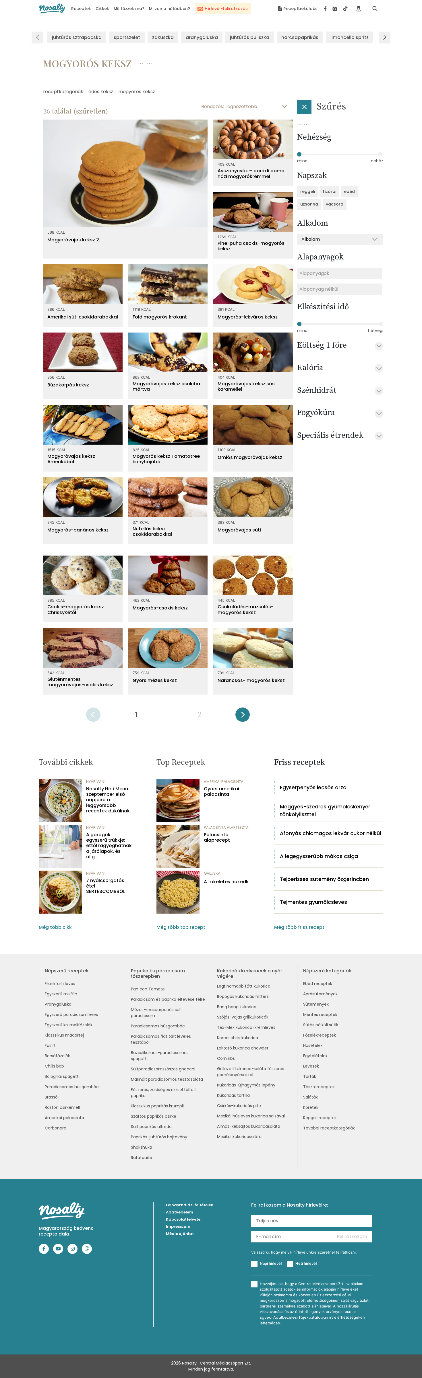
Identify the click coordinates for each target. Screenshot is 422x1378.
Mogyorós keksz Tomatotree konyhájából (166, 459)
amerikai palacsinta (223, 781)
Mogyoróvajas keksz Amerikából (71, 459)
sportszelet (127, 37)
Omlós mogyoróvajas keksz (250, 457)
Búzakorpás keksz (68, 385)
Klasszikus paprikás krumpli (157, 1106)
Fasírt (50, 1045)
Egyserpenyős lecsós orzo (313, 787)
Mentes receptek (320, 1014)
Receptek (81, 8)
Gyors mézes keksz (155, 680)
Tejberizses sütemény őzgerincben (324, 879)
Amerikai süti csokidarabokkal (82, 317)
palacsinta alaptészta (226, 827)
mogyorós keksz (136, 91)
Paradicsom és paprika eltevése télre (168, 999)
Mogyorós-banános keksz (78, 530)
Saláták (310, 1097)
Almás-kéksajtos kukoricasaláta (248, 1126)
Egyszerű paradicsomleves (71, 1014)
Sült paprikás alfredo (151, 1126)
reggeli (307, 191)
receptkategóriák (63, 91)
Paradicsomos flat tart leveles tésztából (161, 1039)
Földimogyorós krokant (160, 317)
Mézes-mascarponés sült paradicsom (156, 1013)
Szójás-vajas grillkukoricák (242, 1017)
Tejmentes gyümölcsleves (313, 902)
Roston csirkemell (62, 1107)
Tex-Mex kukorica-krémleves (246, 1027)
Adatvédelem (179, 1212)
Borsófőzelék (57, 1056)
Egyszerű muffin (61, 994)
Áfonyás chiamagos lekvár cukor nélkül (330, 833)
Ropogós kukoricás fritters (243, 996)
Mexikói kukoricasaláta (239, 1136)
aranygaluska (202, 37)
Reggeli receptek (320, 1118)
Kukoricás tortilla (233, 1095)
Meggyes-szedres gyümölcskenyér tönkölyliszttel (325, 810)
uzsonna (309, 204)
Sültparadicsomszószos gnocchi (163, 1069)
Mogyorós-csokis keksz (160, 608)
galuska (212, 873)
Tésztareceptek (319, 1087)
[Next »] (242, 717)
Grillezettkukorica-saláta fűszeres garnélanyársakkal (250, 1072)
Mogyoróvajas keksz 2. (73, 240)
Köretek (310, 1107)
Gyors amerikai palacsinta (221, 791)
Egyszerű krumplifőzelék (68, 1025)
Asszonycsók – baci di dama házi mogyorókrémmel (251, 173)
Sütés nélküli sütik (320, 1025)
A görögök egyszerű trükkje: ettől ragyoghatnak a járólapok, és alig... (109, 845)
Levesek (311, 1066)
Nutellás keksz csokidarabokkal (152, 531)
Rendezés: (212, 106)
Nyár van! (95, 781)
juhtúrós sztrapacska (77, 37)
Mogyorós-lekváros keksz (248, 317)
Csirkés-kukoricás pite (239, 1106)
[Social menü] (336, 8)
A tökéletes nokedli (226, 881)
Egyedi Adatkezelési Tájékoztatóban (294, 1317)
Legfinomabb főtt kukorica (243, 986)
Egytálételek (315, 1056)
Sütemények (316, 1004)
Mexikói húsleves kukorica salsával (251, 1116)
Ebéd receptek (317, 983)
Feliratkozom (352, 1237)
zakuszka (163, 37)
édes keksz (100, 91)
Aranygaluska (58, 1004)
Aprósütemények (320, 994)
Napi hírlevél (271, 1263)
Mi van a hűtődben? (169, 8)
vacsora (334, 204)
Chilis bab (54, 1066)
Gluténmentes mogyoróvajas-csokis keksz (80, 682)
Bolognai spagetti (62, 1076)
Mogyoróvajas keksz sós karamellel (246, 386)
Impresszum (178, 1226)
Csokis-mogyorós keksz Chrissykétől (75, 609)
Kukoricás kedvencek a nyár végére (249, 973)
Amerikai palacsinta (64, 1118)
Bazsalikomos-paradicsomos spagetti (160, 1056)
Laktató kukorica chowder (242, 1048)
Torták (309, 1076)
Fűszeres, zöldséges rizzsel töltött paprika (164, 1093)
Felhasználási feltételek (189, 1205)
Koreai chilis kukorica (237, 1038)
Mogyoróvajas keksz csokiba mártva (166, 386)
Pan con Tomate (148, 989)
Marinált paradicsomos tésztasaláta (167, 1079)
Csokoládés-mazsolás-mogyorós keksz (246, 609)
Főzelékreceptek (319, 1035)
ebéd (349, 191)
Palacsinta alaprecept (217, 837)
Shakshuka (141, 1147)
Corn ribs (226, 1058)
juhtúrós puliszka (249, 37)
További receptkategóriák (329, 1128)
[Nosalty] (52, 8)
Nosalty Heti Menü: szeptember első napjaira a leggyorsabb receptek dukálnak (108, 800)
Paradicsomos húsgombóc (72, 1087)
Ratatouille (141, 1157)
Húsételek (313, 1045)
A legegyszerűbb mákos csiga (319, 856)
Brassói (52, 1097)
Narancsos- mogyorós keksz (251, 680)
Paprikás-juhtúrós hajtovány (159, 1137)
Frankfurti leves (60, 983)
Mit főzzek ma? (129, 8)
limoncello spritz (349, 37)
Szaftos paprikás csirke (153, 1116)
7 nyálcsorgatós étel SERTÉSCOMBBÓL (105, 886)
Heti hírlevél (306, 1263)
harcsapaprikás (299, 37)
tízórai (329, 191)
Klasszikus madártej (64, 1035)
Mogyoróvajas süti (239, 530)
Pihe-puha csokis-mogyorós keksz (251, 246)
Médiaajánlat (180, 1233)
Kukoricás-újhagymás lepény (246, 1085)
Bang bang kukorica (236, 1007)
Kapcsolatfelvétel (184, 1219)
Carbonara (55, 1128)
